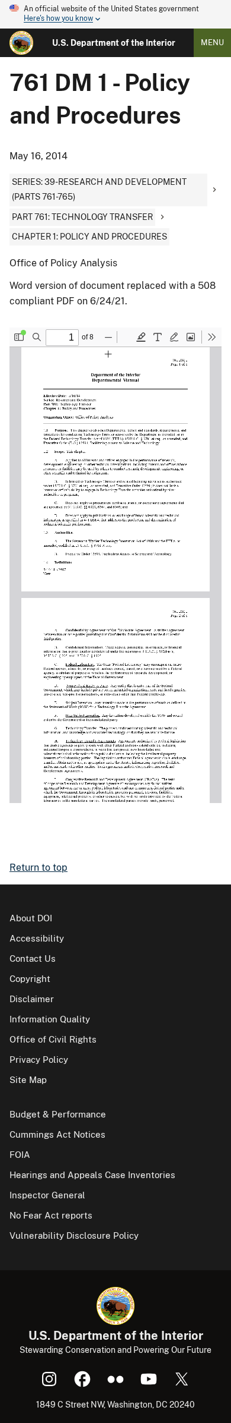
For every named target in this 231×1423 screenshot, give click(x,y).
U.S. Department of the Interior (113, 43)
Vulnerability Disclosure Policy (74, 1235)
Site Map (28, 1080)
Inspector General (47, 1195)
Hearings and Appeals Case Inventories (92, 1175)
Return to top (38, 867)
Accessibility (36, 938)
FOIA (19, 1155)
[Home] (21, 43)
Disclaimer (31, 999)
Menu (212, 42)
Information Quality (49, 1019)
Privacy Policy (38, 1059)
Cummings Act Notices (57, 1134)
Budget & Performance (57, 1114)
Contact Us (32, 958)
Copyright (29, 979)
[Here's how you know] (115, 14)
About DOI (30, 918)
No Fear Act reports (50, 1215)
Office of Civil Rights (53, 1039)
